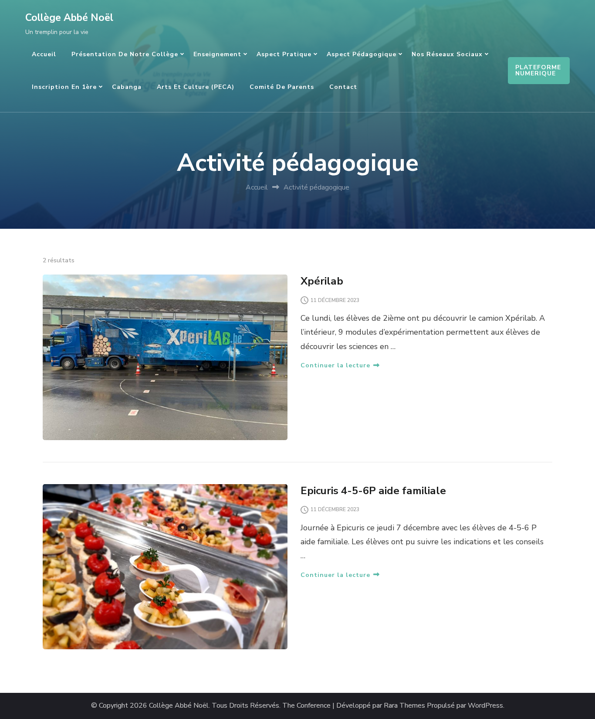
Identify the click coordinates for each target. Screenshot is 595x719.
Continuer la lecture (335, 365)
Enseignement (217, 54)
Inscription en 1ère (64, 87)
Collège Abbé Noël (69, 17)
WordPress (485, 706)
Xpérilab (322, 281)
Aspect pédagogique (361, 54)
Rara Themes (404, 706)
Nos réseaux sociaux (447, 54)
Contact (343, 87)
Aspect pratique (284, 54)
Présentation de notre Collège (124, 54)
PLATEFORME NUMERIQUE (538, 70)
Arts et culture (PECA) (195, 87)
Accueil (44, 54)
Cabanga (127, 87)
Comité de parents (282, 87)
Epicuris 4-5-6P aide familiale (373, 491)
